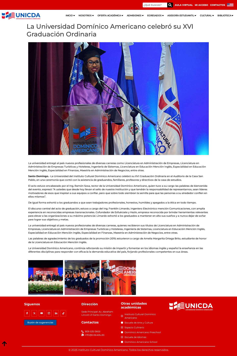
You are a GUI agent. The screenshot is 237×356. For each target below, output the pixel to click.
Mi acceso (201, 5)
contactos (217, 5)
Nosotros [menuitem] (85, 15)
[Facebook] (27, 313)
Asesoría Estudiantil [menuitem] (180, 15)
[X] (34, 313)
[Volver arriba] (4, 344)
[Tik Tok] (63, 313)
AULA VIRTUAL (184, 5)
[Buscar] (170, 5)
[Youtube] (41, 313)
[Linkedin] (56, 313)
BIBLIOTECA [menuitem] (224, 15)
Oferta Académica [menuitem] (109, 15)
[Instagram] (49, 313)
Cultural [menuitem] (206, 15)
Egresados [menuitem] (154, 15)
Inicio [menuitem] (69, 15)
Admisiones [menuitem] (134, 15)
